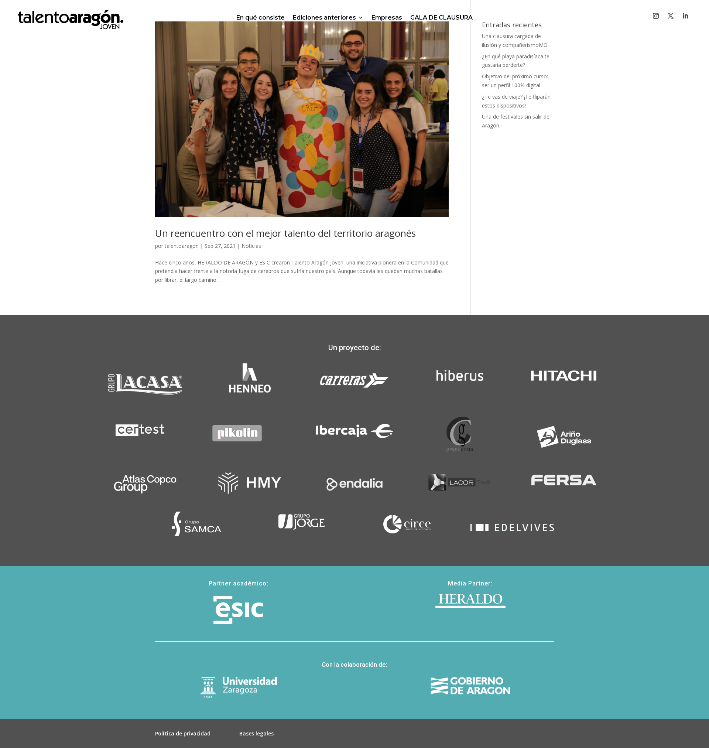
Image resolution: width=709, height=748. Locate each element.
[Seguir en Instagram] (656, 16)
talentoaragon (182, 245)
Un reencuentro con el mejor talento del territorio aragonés (285, 233)
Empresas (386, 17)
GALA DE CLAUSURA (441, 17)
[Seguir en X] (671, 16)
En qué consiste (260, 17)
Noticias (251, 245)
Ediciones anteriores (324, 17)
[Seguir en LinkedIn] (685, 16)
